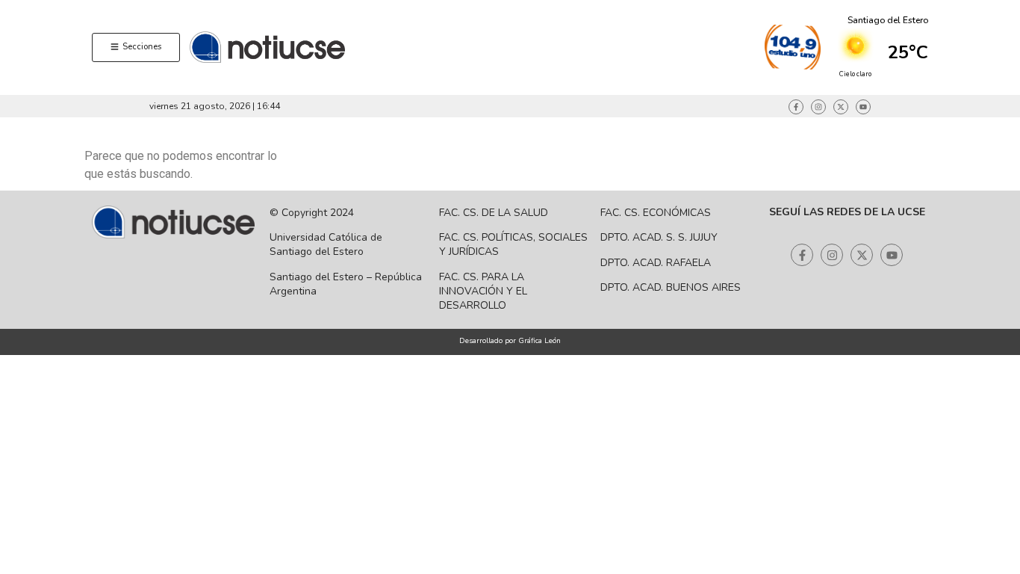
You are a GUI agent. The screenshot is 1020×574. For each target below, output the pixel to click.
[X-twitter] (840, 106)
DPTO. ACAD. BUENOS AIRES (670, 287)
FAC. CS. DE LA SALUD (493, 213)
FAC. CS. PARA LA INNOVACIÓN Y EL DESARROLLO (483, 291)
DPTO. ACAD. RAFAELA (655, 263)
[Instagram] (818, 106)
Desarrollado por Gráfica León (510, 341)
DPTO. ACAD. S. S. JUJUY (659, 237)
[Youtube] (863, 106)
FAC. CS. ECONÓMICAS (655, 213)
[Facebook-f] (796, 106)
